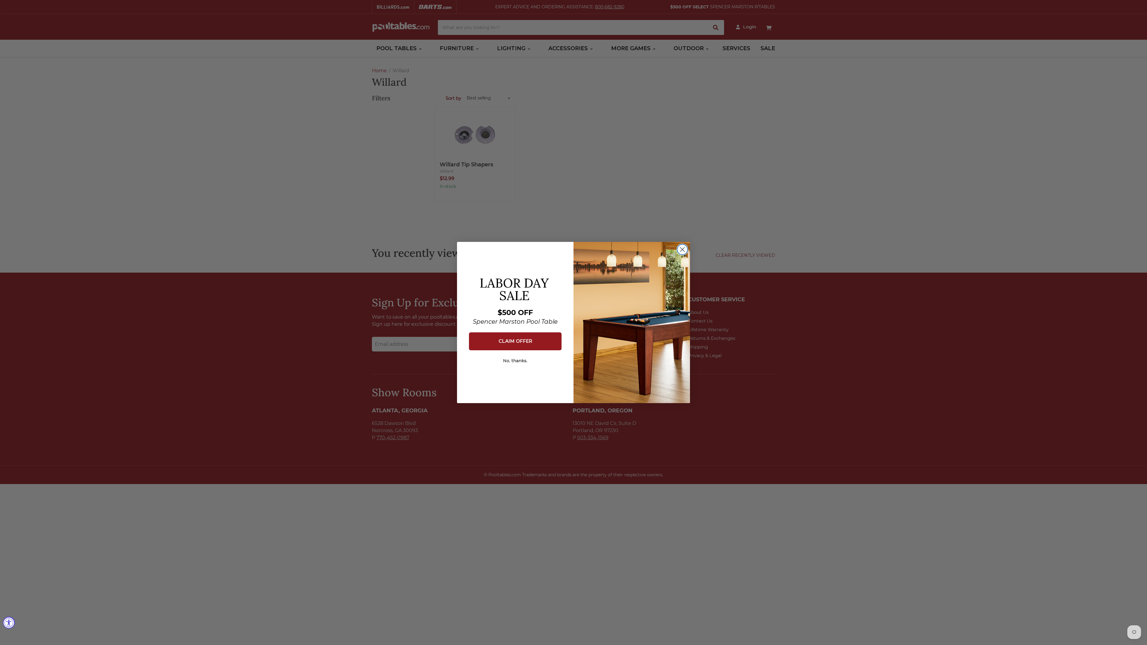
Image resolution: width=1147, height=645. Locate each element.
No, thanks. (515, 360)
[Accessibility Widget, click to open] (9, 623)
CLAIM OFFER (515, 341)
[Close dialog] (682, 249)
